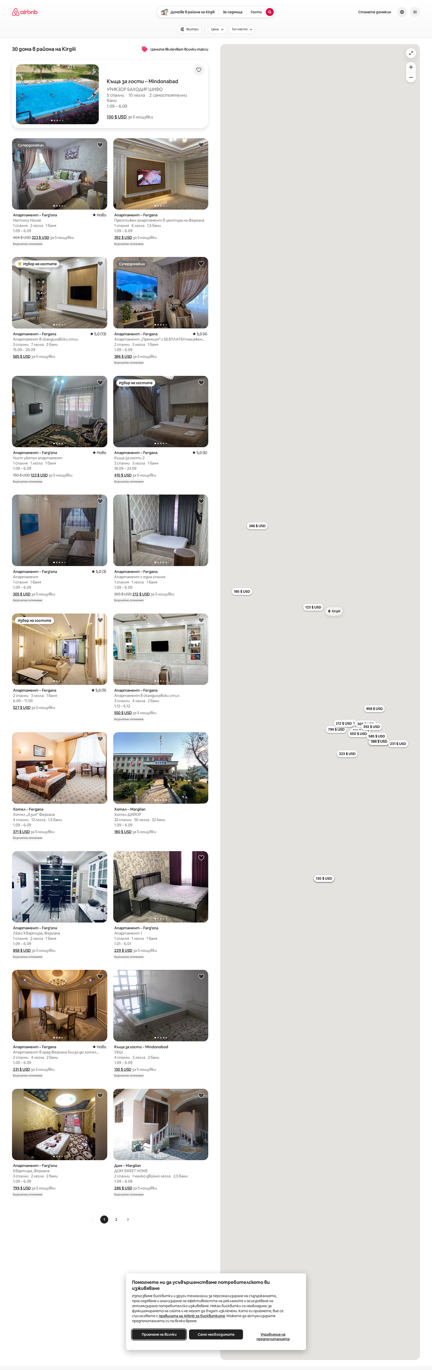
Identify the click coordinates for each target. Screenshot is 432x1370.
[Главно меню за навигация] (415, 12)
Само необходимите (216, 1334)
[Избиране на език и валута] (402, 12)
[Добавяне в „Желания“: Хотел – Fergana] (100, 739)
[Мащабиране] (411, 67)
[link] (92, 1219)
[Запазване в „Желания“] (198, 69)
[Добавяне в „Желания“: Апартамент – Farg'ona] (100, 145)
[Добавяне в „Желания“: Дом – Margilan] (201, 1095)
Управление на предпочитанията (273, 1336)
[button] (117, 117)
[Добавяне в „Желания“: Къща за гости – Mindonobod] (201, 976)
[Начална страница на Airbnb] (25, 12)
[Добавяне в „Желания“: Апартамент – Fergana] (201, 145)
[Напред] (127, 1219)
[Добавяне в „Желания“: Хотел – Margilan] (201, 739)
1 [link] (104, 1219)
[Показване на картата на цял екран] (411, 53)
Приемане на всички (159, 1334)
